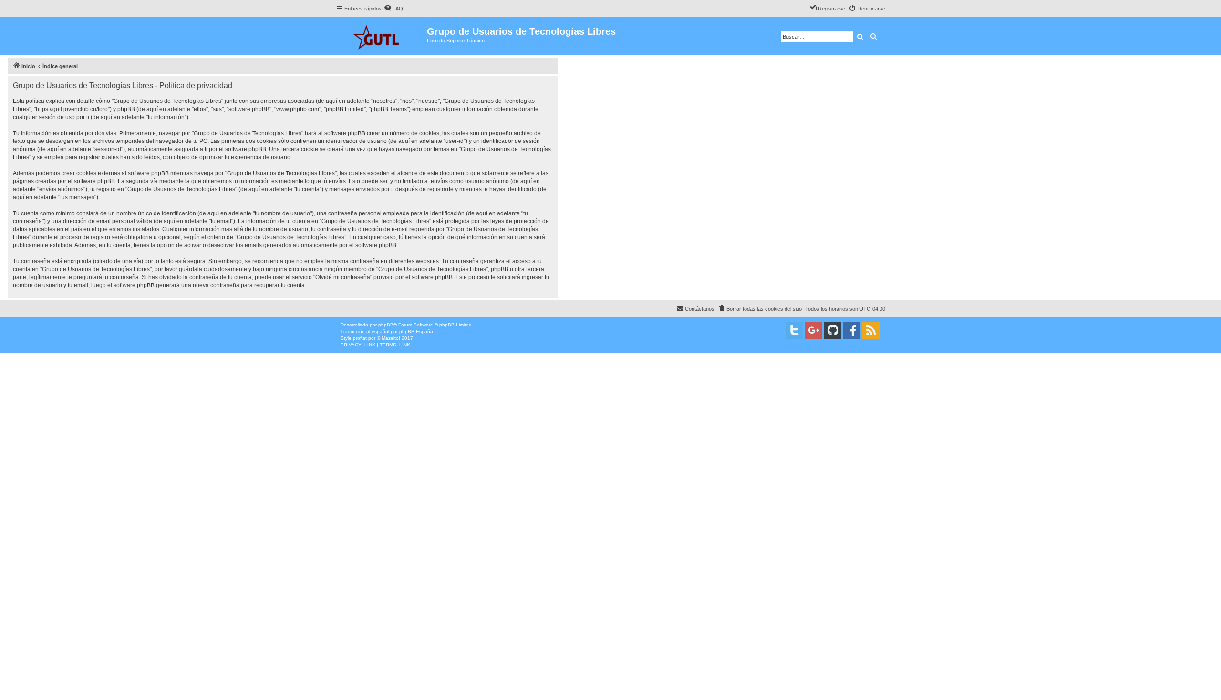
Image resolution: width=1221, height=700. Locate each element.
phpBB (385, 324)
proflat (360, 338)
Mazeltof (391, 338)
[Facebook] (851, 330)
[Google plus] (813, 330)
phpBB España (416, 331)
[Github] (832, 330)
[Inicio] (381, 36)
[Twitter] (794, 330)
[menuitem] (393, 8)
